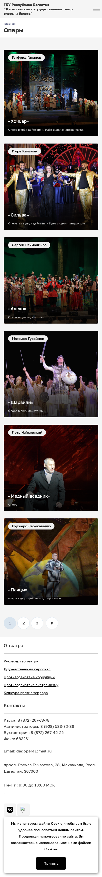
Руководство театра (21, 661)
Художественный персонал (27, 669)
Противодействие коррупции (29, 677)
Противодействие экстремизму (31, 685)
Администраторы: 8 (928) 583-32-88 (39, 726)
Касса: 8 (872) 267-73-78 (27, 720)
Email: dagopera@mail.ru (28, 751)
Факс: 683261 (17, 739)
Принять (51, 863)
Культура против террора (26, 693)
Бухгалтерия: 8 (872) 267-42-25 (34, 732)
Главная (10, 23)
